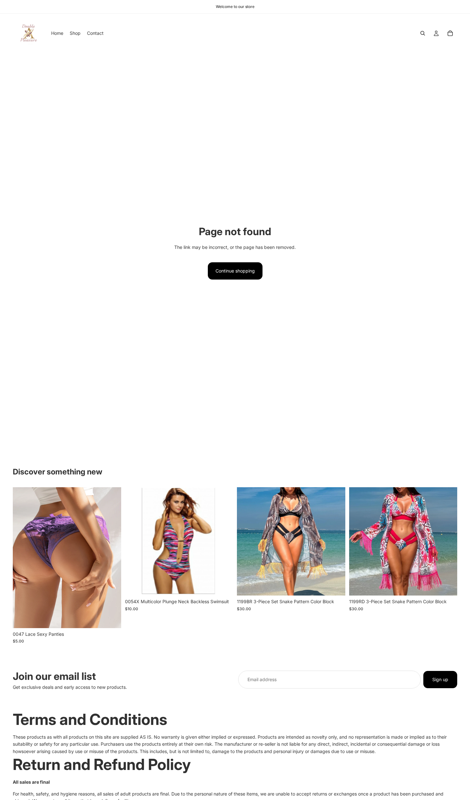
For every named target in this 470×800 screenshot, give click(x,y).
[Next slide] (111, 558)
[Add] (223, 586)
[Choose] (111, 618)
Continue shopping (235, 270)
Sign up (440, 679)
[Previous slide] (22, 558)
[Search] (423, 33)
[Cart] (450, 33)
